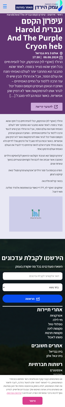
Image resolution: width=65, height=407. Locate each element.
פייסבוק (57, 374)
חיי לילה (57, 320)
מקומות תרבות (53, 333)
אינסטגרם (56, 370)
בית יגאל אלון (54, 356)
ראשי (59, 14)
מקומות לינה (54, 328)
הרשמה (29, 299)
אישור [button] (32, 401)
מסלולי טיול (55, 324)
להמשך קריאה (44, 106)
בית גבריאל (55, 351)
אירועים (51, 14)
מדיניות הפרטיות (14, 392)
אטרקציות (56, 315)
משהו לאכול (55, 337)
